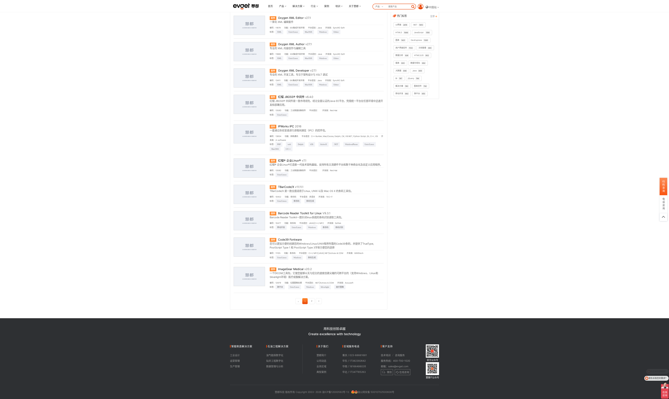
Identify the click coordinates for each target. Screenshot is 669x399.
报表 (400, 63)
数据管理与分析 (274, 366)
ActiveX (323, 144)
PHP (279, 144)
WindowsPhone (351, 144)
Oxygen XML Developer (293, 70)
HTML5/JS (421, 55)
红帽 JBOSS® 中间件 (291, 97)
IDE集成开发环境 (297, 28)
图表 (400, 40)
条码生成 (310, 201)
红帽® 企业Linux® (289, 160)
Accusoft (349, 283)
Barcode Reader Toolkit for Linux (300, 213)
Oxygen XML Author (291, 44)
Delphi (300, 144)
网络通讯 (294, 136)
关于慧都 (354, 6)
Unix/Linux (293, 32)
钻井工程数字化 (274, 360)
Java (417, 70)
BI (398, 78)
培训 (338, 6)
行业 (313, 6)
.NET (336, 144)
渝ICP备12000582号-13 (335, 391)
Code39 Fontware (290, 239)
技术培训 (386, 355)
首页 (270, 6)
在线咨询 (404, 372)
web (289, 144)
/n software (280, 140)
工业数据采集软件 (298, 110)
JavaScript (421, 32)
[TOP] (663, 217)
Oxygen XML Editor (291, 18)
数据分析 (401, 55)
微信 (389, 372)
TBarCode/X (286, 187)
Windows (323, 32)
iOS (311, 144)
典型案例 (321, 371)
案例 (326, 6)
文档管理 (424, 48)
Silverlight (325, 287)
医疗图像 (340, 287)
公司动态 (321, 360)
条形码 (293, 197)
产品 (282, 6)
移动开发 (281, 227)
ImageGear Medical (290, 269)
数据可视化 (417, 63)
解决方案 (298, 6)
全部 (432, 16)
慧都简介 (321, 355)
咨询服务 (400, 355)
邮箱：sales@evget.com (394, 366)
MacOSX (308, 32)
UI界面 (401, 25)
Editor (336, 32)
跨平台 (280, 287)
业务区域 (321, 366)
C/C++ (288, 149)
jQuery (413, 78)
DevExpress (419, 40)
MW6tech (358, 253)
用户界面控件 (404, 48)
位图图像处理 (296, 283)
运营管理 (235, 360)
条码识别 (339, 227)
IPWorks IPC (286, 126)
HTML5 (401, 32)
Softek (338, 223)
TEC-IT (329, 197)
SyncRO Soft (339, 28)
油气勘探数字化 (274, 355)
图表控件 (420, 86)
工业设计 (235, 355)
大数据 (400, 70)
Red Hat (333, 110)
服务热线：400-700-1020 (395, 360)
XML (279, 32)
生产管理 (235, 366)
